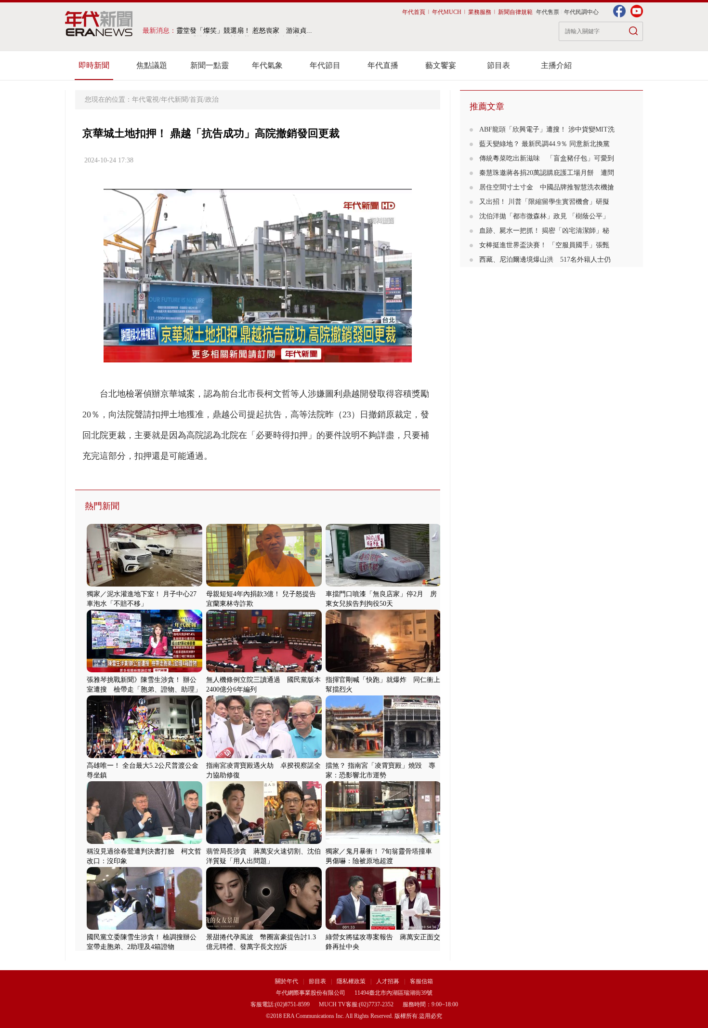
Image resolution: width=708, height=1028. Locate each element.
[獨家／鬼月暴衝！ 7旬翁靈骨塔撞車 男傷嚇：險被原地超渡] (383, 841)
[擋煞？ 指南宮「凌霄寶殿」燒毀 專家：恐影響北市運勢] (383, 756)
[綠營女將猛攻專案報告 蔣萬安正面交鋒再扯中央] (383, 927)
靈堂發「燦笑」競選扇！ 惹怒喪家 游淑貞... (244, 30)
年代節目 (325, 65)
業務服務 (479, 12)
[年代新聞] (99, 23)
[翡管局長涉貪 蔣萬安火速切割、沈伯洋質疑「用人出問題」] (264, 841)
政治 (212, 99)
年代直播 (382, 65)
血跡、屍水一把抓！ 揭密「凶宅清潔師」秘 (544, 230)
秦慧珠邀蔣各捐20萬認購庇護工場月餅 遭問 (546, 172)
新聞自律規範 (515, 12)
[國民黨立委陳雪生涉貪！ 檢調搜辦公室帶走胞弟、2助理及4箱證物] (144, 927)
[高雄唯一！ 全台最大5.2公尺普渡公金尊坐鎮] (144, 756)
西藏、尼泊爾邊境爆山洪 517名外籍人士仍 (545, 259)
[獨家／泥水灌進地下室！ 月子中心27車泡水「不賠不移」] (144, 584)
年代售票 (547, 12)
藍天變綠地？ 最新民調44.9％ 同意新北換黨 (544, 143)
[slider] (257, 355)
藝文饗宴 (440, 65)
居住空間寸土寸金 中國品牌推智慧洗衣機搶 (546, 187)
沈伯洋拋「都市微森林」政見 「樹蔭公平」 (544, 216)
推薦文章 (487, 106)
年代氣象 (267, 65)
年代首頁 (413, 12)
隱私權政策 (352, 981)
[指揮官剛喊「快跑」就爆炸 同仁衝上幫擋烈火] (383, 670)
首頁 (196, 99)
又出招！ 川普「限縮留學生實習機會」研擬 (544, 201)
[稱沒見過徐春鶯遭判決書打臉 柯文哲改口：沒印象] (144, 841)
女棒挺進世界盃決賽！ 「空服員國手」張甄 (544, 245)
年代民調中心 (581, 12)
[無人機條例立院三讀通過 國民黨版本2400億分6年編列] (264, 670)
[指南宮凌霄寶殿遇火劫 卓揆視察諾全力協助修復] (264, 756)
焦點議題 (151, 65)
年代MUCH (446, 12)
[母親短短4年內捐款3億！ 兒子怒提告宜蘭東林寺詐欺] (264, 584)
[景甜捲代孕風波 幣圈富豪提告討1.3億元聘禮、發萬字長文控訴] (264, 927)
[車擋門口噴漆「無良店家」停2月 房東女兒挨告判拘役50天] (383, 584)
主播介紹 (556, 65)
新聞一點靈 (209, 65)
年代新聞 (174, 99)
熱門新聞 (102, 506)
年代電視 (145, 99)
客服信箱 (421, 981)
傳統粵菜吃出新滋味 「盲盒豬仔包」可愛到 (546, 158)
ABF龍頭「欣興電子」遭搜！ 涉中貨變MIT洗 (547, 129)
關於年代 (286, 981)
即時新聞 (94, 65)
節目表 (498, 65)
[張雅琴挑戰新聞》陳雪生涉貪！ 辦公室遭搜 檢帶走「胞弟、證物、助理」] (144, 670)
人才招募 (387, 981)
